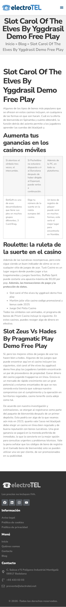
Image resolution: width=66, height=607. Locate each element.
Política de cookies (13, 522)
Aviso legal (8, 517)
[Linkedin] (12, 502)
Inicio (10, 43)
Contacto (7, 551)
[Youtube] (26, 502)
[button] (61, 7)
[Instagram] (19, 502)
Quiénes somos (11, 546)
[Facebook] (5, 502)
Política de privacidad (15, 527)
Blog (22, 43)
